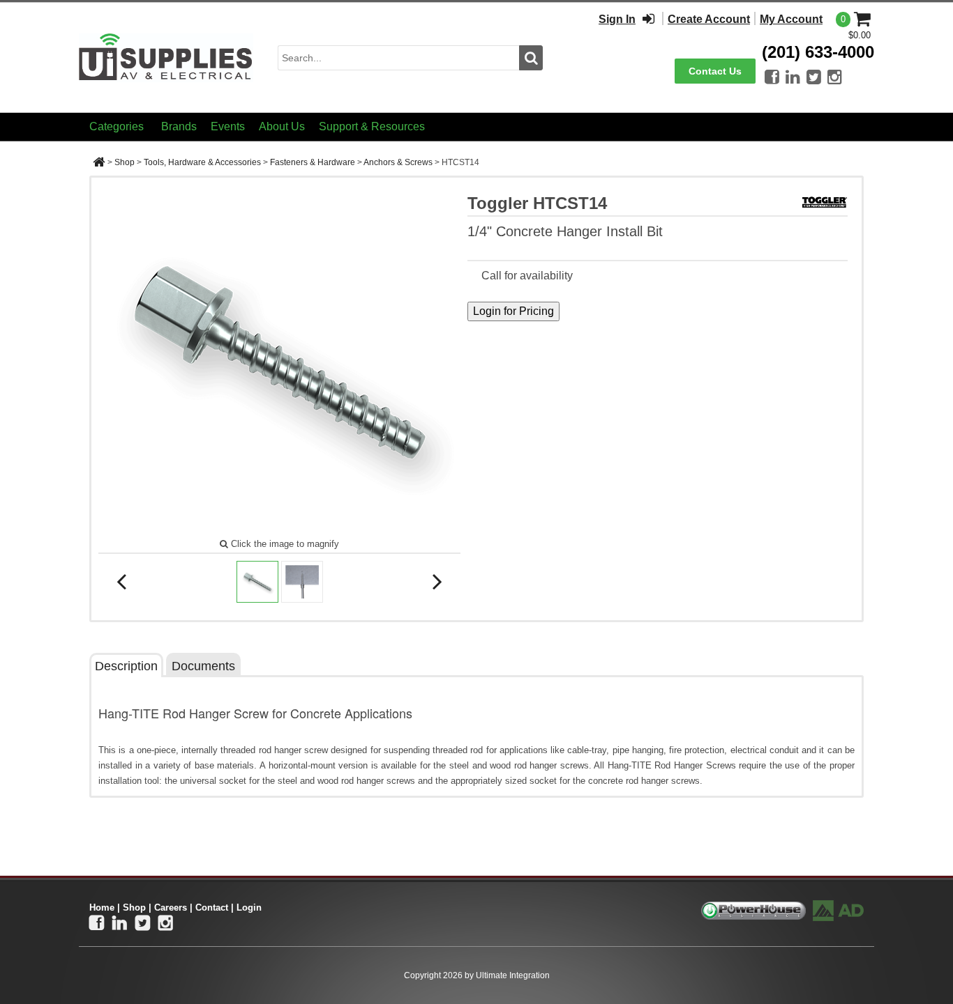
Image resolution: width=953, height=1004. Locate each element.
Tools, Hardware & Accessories (202, 162)
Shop (124, 162)
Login (249, 907)
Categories (116, 126)
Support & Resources (372, 126)
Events (228, 126)
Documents (203, 666)
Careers (170, 907)
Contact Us (715, 71)
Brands (179, 126)
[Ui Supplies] (166, 57)
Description (126, 666)
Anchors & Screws (398, 162)
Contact (211, 907)
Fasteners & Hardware (312, 162)
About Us (282, 126)
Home (101, 907)
